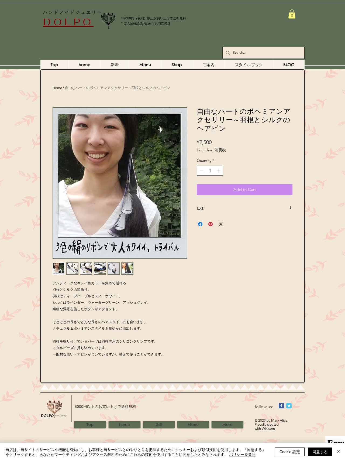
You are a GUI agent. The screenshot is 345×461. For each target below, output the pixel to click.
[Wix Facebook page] (281, 405)
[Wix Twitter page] (289, 405)
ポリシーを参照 (242, 454)
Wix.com (268, 428)
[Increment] (219, 170)
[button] (292, 13)
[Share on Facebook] (200, 224)
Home (57, 88)
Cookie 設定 (290, 451)
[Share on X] (221, 224)
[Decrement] (201, 170)
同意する (319, 451)
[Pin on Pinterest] (210, 224)
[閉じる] (338, 452)
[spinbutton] (210, 170)
